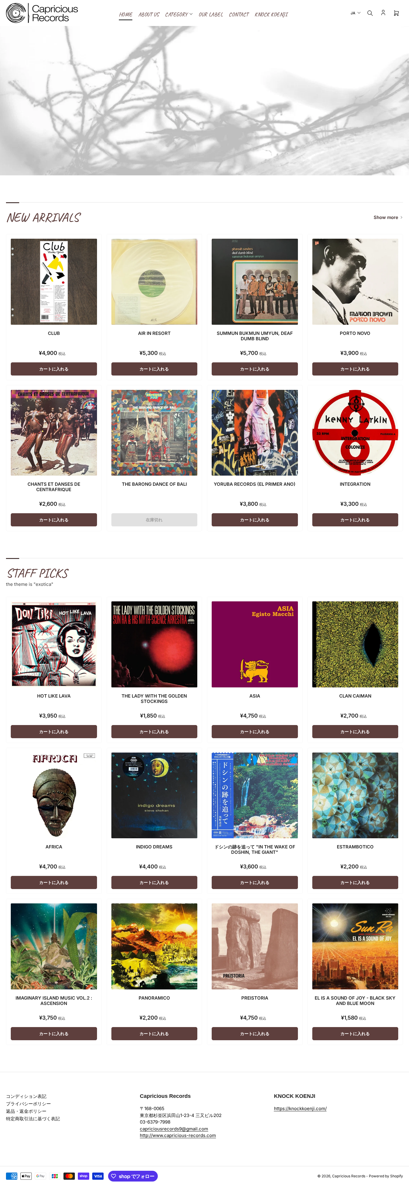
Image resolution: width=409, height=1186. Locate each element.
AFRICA (54, 847)
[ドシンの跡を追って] (255, 796)
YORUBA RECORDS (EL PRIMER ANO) (255, 484)
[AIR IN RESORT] (154, 282)
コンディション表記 (26, 1096)
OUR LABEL (211, 14)
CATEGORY (176, 14)
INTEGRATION (355, 484)
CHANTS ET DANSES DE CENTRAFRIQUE (54, 486)
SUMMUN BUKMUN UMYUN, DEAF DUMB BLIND (255, 335)
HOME (125, 14)
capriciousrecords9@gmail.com (174, 1129)
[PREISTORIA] (255, 946)
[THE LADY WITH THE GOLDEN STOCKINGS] (154, 644)
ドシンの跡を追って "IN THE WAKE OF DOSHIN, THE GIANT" (254, 849)
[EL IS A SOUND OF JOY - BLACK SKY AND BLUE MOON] (355, 946)
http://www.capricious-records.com (178, 1135)
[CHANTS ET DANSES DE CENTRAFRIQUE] (54, 433)
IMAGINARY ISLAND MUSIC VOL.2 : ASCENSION (54, 1000)
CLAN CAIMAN (355, 696)
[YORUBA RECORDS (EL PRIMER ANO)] (255, 433)
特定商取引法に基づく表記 (33, 1118)
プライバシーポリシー (28, 1104)
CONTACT (239, 14)
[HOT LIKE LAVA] (54, 644)
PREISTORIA (254, 998)
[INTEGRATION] (355, 433)
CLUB (54, 333)
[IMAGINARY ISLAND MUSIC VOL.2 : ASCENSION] (54, 946)
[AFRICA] (54, 796)
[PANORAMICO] (154, 946)
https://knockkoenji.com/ (300, 1108)
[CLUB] (54, 282)
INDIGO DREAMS (154, 847)
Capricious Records (348, 1176)
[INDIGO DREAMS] (154, 796)
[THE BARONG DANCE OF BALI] (154, 433)
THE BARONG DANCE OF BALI (154, 484)
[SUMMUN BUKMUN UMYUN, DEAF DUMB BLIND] (255, 282)
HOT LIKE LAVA (54, 696)
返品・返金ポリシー (26, 1111)
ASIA (254, 696)
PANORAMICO (154, 998)
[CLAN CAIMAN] (355, 644)
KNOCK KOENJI (271, 14)
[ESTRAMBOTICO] (355, 796)
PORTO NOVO (355, 333)
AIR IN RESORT (154, 333)
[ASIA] (255, 644)
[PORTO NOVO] (355, 282)
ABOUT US (148, 14)
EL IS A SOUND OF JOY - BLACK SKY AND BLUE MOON (355, 1000)
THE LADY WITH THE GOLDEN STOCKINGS (154, 698)
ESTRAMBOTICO (355, 847)
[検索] (370, 13)
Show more (386, 217)
